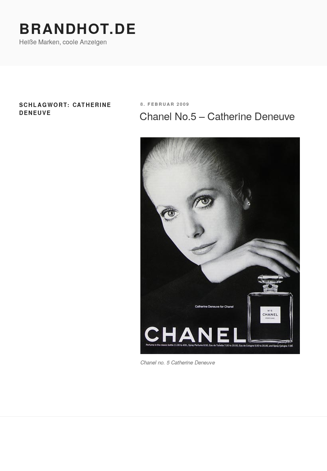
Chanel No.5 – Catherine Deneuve (217, 115)
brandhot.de (78, 28)
